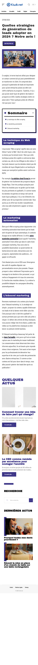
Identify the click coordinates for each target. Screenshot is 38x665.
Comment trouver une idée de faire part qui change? (18, 413)
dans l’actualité (9, 337)
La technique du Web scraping (16, 119)
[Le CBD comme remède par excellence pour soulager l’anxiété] (19, 444)
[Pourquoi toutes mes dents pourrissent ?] (19, 526)
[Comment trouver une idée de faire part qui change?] (19, 397)
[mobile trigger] (3, 4)
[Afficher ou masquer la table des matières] (30, 113)
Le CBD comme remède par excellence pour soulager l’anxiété (17, 461)
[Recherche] (28, 4)
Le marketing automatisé (14, 124)
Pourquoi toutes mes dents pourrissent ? (18, 539)
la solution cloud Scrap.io (20, 178)
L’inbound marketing (13, 128)
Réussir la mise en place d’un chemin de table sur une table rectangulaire (17, 565)
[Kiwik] (14, 4)
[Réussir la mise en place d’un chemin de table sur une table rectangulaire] (19, 552)
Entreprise (8, 43)
